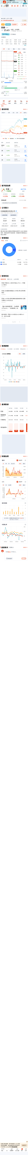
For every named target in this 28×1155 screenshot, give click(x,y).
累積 (24, 353)
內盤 (17, 78)
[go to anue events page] (20, 6)
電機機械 (8, 24)
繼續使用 (24, 1145)
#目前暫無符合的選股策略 (9, 203)
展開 (25, 45)
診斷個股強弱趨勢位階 (8, 20)
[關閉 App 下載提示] (1, 2)
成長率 (20, 460)
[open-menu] (1, 6)
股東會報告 (13, 215)
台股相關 (16, 279)
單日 (20, 353)
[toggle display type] (25, 460)
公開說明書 (4, 215)
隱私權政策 (14, 1146)
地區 (2, 240)
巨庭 (11, 18)
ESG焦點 (24, 20)
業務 (6, 240)
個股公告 (9, 279)
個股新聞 (3, 279)
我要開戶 (14, 24)
